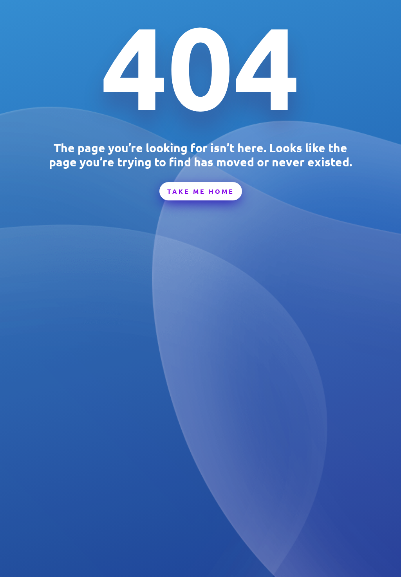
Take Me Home (200, 191)
